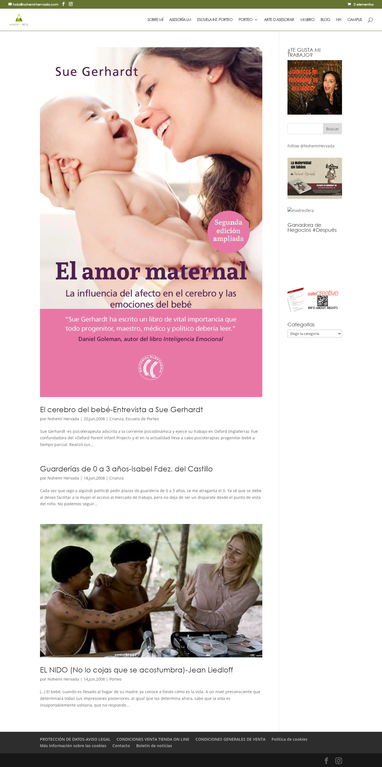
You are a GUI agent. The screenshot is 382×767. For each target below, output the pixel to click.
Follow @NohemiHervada (310, 145)
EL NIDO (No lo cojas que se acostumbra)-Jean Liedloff (136, 669)
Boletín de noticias (154, 745)
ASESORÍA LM (180, 20)
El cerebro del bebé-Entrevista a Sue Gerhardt (121, 409)
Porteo (115, 679)
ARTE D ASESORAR (279, 20)
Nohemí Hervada (63, 418)
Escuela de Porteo (142, 418)
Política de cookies (289, 739)
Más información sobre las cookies (73, 745)
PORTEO (245, 20)
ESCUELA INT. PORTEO (214, 20)
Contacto (121, 745)
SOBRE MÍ (155, 20)
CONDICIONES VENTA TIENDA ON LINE (153, 739)
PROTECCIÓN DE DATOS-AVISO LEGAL (75, 739)
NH (338, 20)
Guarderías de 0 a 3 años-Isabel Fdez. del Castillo (126, 468)
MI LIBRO (307, 20)
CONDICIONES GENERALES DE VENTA (230, 739)
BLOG (325, 20)
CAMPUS (354, 20)
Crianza (116, 418)
